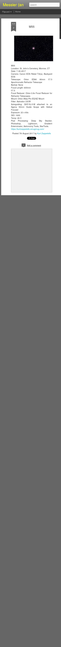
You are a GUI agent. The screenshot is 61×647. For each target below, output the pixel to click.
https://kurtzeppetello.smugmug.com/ (27, 129)
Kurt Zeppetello (44, 133)
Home (18, 11)
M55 (31, 26)
